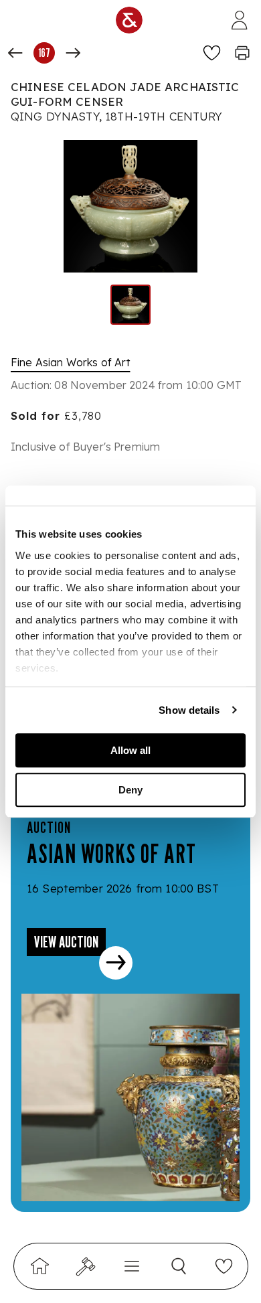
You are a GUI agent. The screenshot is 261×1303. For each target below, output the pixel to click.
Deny (130, 789)
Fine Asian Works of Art (70, 362)
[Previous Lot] (15, 53)
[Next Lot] (73, 53)
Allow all (130, 750)
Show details (189, 710)
